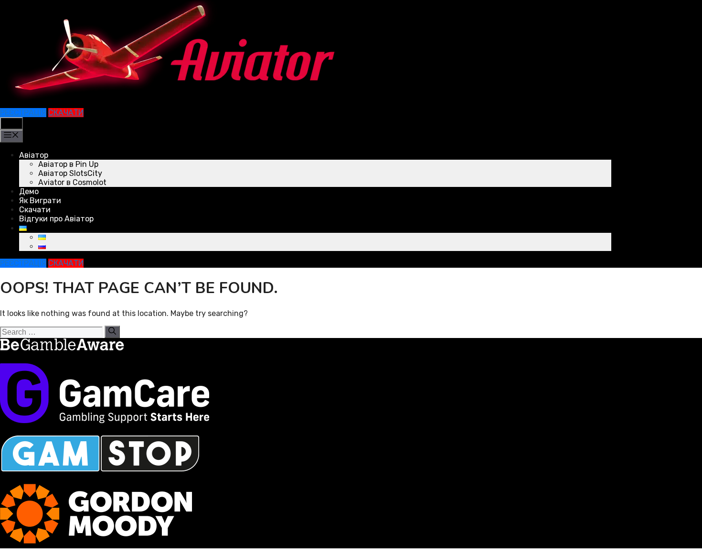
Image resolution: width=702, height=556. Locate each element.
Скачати (35, 209)
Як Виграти (40, 200)
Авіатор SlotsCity (70, 173)
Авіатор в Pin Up (68, 164)
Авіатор (33, 155)
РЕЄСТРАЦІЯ (23, 112)
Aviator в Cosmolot (72, 182)
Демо (29, 191)
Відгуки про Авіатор (56, 218)
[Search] (112, 332)
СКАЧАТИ (66, 112)
